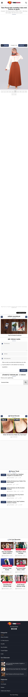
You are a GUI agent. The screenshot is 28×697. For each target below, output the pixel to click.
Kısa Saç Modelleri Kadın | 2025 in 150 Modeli (7, 553)
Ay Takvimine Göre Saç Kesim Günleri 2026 (15, 495)
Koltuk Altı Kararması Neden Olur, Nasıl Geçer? (16, 482)
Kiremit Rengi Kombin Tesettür (14, 335)
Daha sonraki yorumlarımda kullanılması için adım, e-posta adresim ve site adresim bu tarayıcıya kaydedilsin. (14, 365)
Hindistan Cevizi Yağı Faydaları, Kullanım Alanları (16, 502)
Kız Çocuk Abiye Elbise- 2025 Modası (21, 570)
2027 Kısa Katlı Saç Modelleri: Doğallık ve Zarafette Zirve (15, 475)
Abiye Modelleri (20, 565)
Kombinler (10, 491)
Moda (15, 491)
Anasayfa (3, 11)
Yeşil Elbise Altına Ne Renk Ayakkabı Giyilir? (21, 553)
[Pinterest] (16, 629)
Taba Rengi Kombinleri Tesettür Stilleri (14, 11)
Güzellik (10, 484)
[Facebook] (12, 629)
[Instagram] (14, 629)
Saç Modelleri (11, 477)
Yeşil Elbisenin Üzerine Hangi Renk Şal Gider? (7, 586)
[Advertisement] (14, 29)
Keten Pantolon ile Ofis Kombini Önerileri (15, 434)
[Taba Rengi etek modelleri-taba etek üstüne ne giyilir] (14, 68)
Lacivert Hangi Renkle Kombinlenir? (7, 570)
